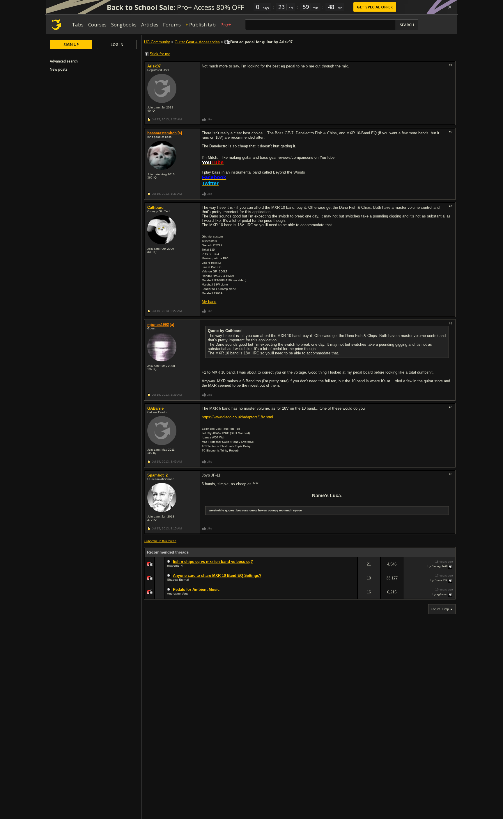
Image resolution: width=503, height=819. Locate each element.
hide (353, 568)
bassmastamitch (162, 133)
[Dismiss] (449, 7)
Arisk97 (154, 66)
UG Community (157, 42)
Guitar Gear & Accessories (197, 42)
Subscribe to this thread (160, 541)
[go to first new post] (169, 562)
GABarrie (155, 408)
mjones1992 (158, 324)
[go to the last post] (451, 566)
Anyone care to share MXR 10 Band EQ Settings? (217, 575)
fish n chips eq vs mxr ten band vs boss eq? (213, 561)
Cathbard (155, 207)
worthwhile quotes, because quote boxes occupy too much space (255, 510)
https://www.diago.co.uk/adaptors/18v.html (237, 417)
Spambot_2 (157, 475)
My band (209, 301)
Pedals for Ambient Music (196, 589)
